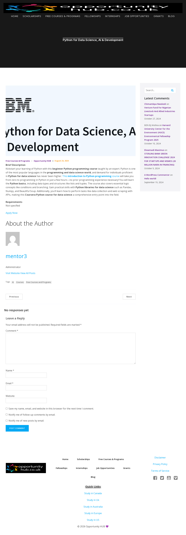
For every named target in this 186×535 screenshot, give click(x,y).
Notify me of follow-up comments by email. (32, 414)
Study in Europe (93, 513)
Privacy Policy (160, 464)
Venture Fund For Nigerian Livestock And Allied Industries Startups (159, 111)
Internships (112, 16)
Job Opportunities (137, 16)
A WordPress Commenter (157, 174)
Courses (20, 282)
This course (90, 176)
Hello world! (150, 178)
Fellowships (93, 16)
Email (9, 383)
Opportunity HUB (42, 161)
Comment (12, 330)
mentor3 (16, 256)
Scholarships (32, 16)
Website (10, 396)
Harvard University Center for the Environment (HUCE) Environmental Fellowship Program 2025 (157, 132)
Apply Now (11, 212)
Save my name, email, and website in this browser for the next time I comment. (51, 408)
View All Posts (27, 273)
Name (10, 370)
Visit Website (13, 273)
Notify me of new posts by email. (26, 420)
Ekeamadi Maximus (154, 150)
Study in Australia (93, 506)
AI (13, 282)
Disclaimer (160, 457)
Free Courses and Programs (38, 282)
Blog (171, 16)
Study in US (93, 519)
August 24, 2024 (61, 160)
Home (14, 16)
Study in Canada (93, 493)
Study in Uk (93, 500)
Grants (159, 16)
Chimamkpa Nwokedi (155, 104)
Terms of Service (160, 470)
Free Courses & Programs (62, 16)
